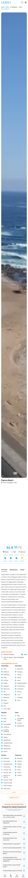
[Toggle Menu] (25, 2)
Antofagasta (13, 7)
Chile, (4, 482)
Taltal (20, 7)
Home (2, 7)
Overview (4, 569)
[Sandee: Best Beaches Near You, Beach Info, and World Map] (6, 2)
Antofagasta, (9, 482)
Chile (7, 7)
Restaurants (14, 570)
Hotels (22, 570)
